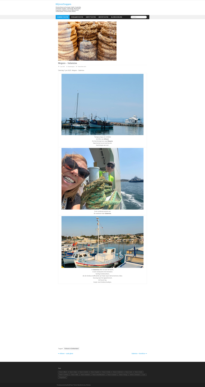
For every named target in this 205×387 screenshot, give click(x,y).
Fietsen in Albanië (63, 372)
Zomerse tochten (62, 17)
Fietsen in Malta (74, 374)
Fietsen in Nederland (85, 374)
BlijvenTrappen (63, 4)
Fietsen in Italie (128, 372)
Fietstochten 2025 (82, 66)
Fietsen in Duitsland (83, 372)
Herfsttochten (91, 17)
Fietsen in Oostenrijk (112, 374)
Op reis (143, 374)
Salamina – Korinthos (138, 353)
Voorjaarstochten (77, 17)
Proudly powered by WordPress (65, 385)
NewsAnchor (81, 385)
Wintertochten (103, 17)
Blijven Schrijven (116, 17)
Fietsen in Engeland (95, 372)
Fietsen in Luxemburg (64, 374)
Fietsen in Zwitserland (135, 374)
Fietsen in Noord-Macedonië (98, 374)
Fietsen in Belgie (73, 372)
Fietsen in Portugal (123, 374)
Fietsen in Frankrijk (106, 372)
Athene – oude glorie (66, 353)
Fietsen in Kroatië (138, 372)
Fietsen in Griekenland (71, 348)
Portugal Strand (62, 377)
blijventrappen (71, 66)
